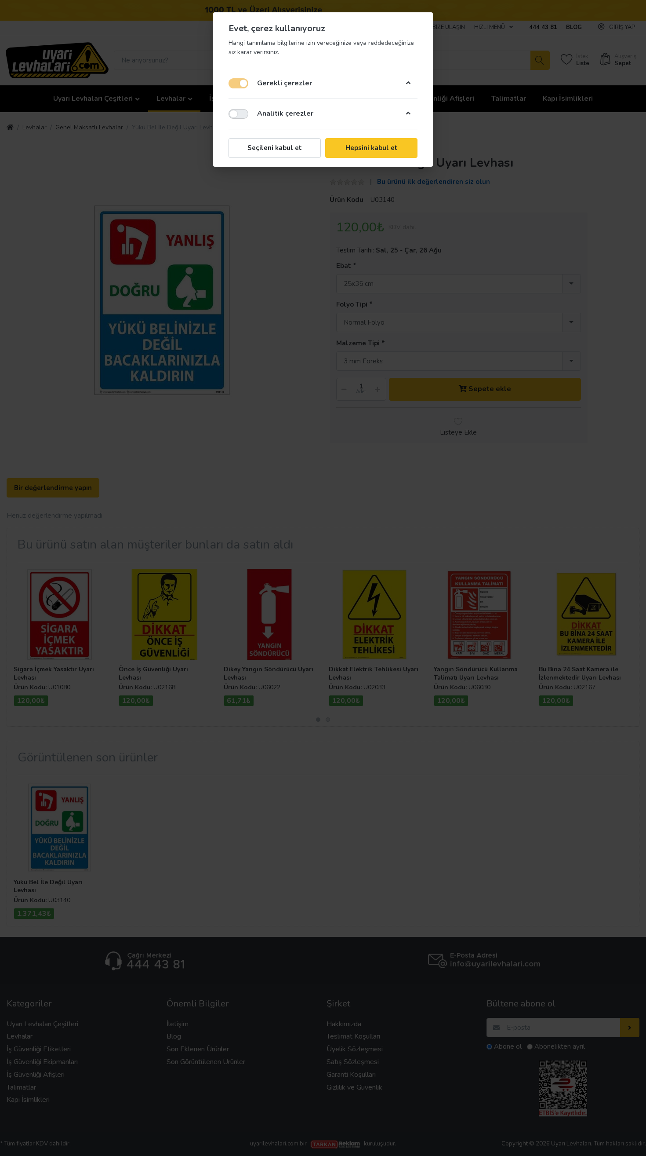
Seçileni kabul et (274, 147)
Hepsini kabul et (371, 147)
